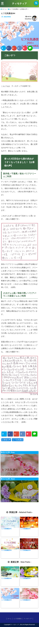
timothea (28, 19)
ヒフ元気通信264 (7, 600)
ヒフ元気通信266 (7, 578)
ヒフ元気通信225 (25, 528)
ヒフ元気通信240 (7, 550)
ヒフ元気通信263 (25, 600)
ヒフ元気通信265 (25, 578)
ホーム (9, 618)
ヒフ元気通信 (17, 440)
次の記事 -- (8, 479)
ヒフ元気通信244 (25, 550)
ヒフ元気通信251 (7, 528)
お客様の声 (6, 440)
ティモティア (19, 3)
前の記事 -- (8, 452)
